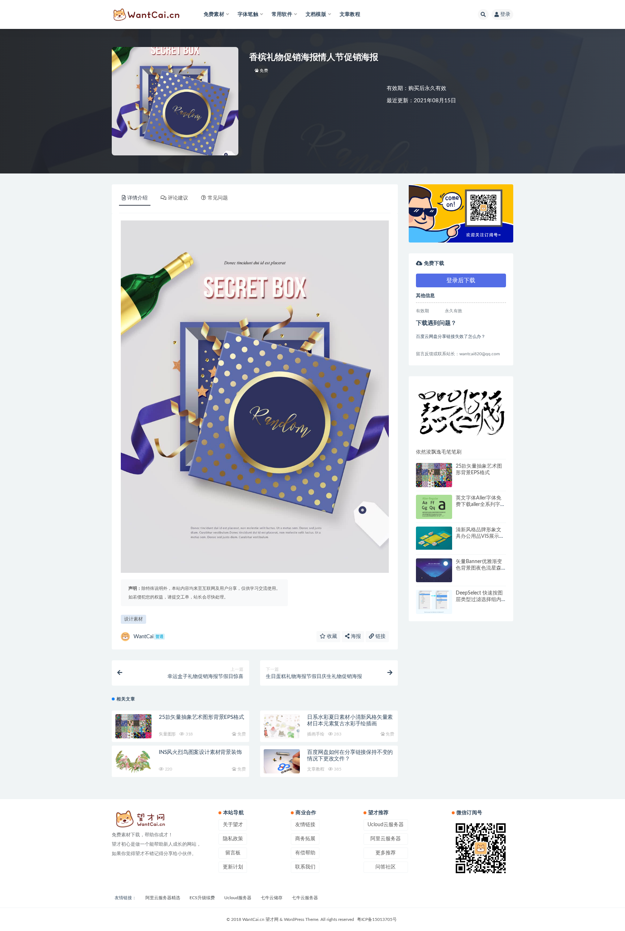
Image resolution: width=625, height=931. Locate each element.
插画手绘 (315, 734)
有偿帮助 (305, 852)
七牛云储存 (271, 898)
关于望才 (233, 824)
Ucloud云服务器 (385, 824)
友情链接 (305, 824)
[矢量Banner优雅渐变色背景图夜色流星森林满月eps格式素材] (434, 570)
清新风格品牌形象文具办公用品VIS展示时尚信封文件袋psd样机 (480, 536)
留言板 (233, 852)
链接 (380, 636)
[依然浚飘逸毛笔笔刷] (461, 412)
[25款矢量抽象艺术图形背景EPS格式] (133, 726)
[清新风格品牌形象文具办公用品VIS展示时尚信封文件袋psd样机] (434, 538)
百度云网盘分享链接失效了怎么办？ (450, 336)
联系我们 (305, 867)
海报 (355, 636)
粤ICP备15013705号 (377, 919)
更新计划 (233, 867)
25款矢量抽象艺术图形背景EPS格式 (201, 717)
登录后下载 (460, 280)
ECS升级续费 (202, 898)
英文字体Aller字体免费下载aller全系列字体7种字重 (480, 504)
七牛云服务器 (305, 898)
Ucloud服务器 (237, 898)
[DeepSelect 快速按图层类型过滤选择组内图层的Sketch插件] (434, 602)
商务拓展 (305, 838)
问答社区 (385, 867)
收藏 (331, 636)
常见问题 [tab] (218, 198)
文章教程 (350, 14)
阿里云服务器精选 (162, 898)
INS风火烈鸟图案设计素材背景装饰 (200, 752)
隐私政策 (233, 838)
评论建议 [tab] (178, 198)
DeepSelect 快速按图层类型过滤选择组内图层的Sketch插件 (479, 600)
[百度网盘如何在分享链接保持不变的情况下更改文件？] (282, 762)
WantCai (148, 636)
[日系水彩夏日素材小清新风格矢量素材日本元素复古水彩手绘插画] (282, 726)
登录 (505, 14)
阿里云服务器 (385, 838)
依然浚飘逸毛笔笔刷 (439, 452)
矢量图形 (167, 734)
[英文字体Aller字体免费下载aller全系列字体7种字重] (434, 507)
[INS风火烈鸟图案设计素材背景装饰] (133, 761)
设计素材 (133, 619)
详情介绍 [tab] (137, 198)
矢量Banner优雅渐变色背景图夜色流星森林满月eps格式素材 (479, 568)
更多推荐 (385, 852)
